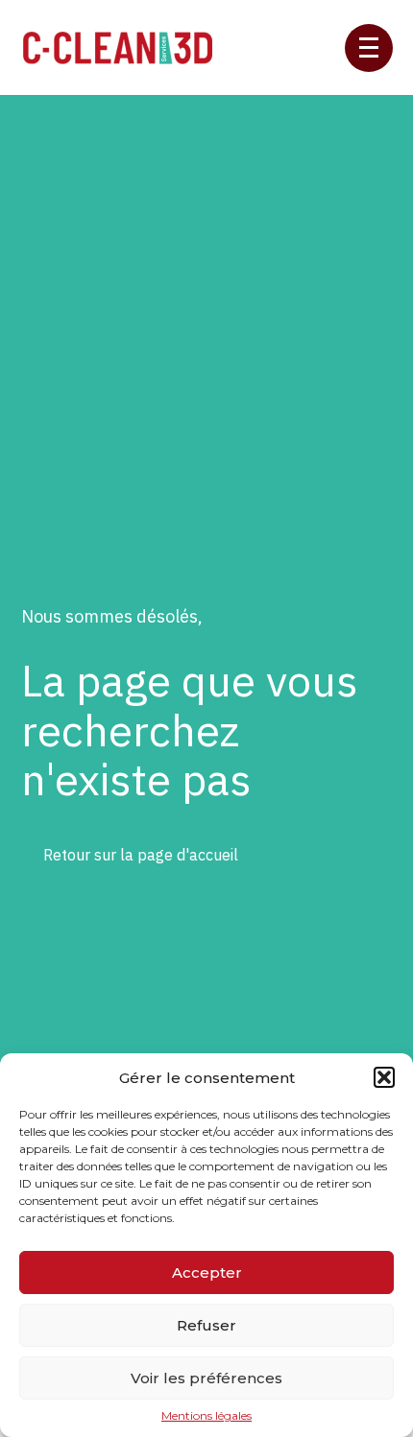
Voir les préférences (206, 1378)
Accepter (207, 1272)
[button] (384, 1077)
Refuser (206, 1325)
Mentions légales (206, 1416)
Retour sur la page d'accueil (140, 854)
